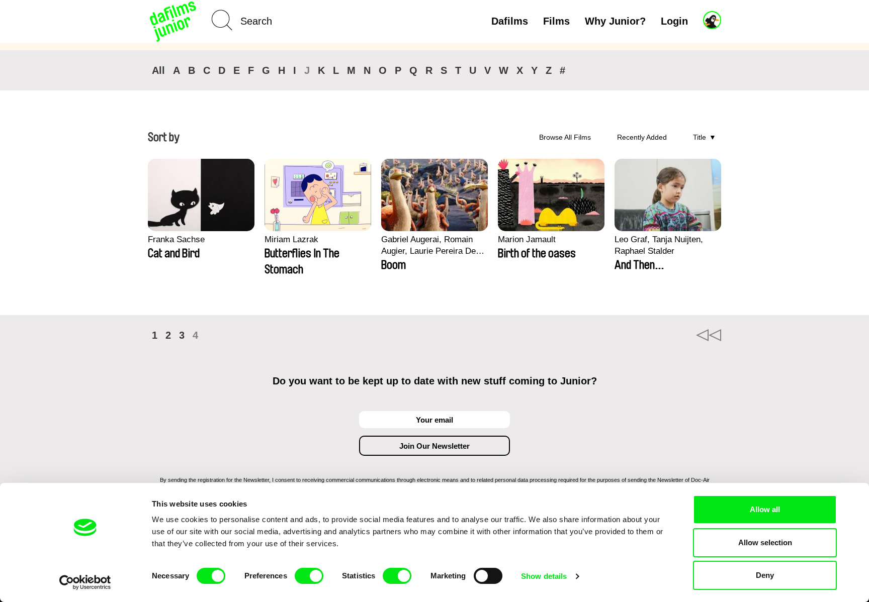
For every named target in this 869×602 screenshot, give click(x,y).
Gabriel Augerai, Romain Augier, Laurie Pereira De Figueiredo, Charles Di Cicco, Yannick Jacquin (428, 246)
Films (556, 21)
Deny (765, 575)
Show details (544, 576)
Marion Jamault (527, 239)
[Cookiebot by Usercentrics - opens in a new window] (85, 582)
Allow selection (765, 542)
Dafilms (509, 21)
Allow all (765, 509)
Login (674, 21)
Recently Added (642, 137)
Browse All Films (565, 137)
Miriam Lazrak (291, 239)
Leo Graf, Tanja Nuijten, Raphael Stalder (659, 245)
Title (699, 137)
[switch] (309, 576)
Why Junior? (615, 21)
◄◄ (708, 335)
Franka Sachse (176, 239)
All (158, 70)
